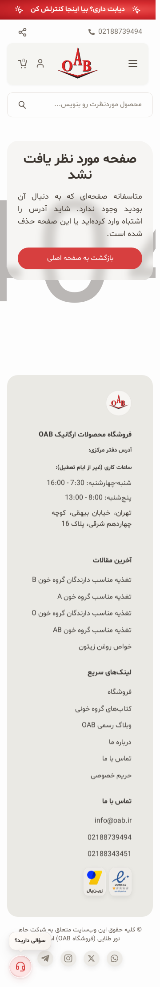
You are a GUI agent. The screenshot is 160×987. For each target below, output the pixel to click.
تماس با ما (117, 758)
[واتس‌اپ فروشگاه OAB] (115, 958)
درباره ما (120, 742)
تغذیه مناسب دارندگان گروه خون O (82, 613)
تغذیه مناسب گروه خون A (94, 596)
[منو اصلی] (133, 64)
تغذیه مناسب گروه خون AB (92, 630)
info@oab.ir (113, 820)
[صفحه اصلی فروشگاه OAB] (77, 64)
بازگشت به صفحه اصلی (80, 258)
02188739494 (110, 837)
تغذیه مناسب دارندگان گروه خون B (82, 580)
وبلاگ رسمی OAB (107, 725)
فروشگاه (120, 692)
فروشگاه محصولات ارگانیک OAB (85, 435)
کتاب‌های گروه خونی (103, 708)
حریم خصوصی (111, 775)
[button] (20, 966)
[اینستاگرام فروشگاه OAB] (68, 958)
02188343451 (110, 854)
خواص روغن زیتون (105, 646)
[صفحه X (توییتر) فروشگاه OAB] (91, 958)
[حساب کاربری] (40, 64)
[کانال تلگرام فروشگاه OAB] (45, 958)
